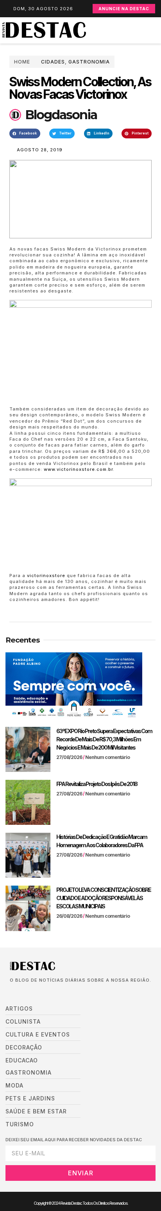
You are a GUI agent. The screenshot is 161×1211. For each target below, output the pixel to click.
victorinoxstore (46, 575)
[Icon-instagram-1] (35, 992)
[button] (157, 30)
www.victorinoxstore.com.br (78, 469)
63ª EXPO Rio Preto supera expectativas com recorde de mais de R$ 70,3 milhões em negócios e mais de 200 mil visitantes (104, 739)
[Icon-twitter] (23, 992)
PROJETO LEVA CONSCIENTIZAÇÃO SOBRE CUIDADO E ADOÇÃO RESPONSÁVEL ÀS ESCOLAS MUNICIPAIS (103, 898)
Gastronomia (89, 62)
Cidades (53, 62)
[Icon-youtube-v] (47, 992)
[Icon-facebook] (12, 992)
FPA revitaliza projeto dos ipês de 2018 (96, 784)
